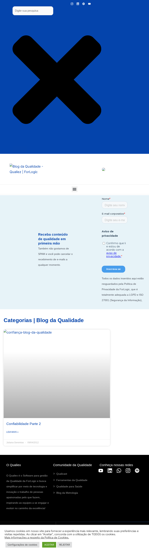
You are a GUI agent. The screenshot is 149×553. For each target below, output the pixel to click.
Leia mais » (12, 432)
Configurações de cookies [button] (22, 544)
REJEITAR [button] (64, 544)
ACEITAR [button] (49, 544)
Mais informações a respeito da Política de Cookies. (37, 537)
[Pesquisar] (20, 149)
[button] (75, 189)
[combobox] (33, 10)
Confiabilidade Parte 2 (23, 424)
